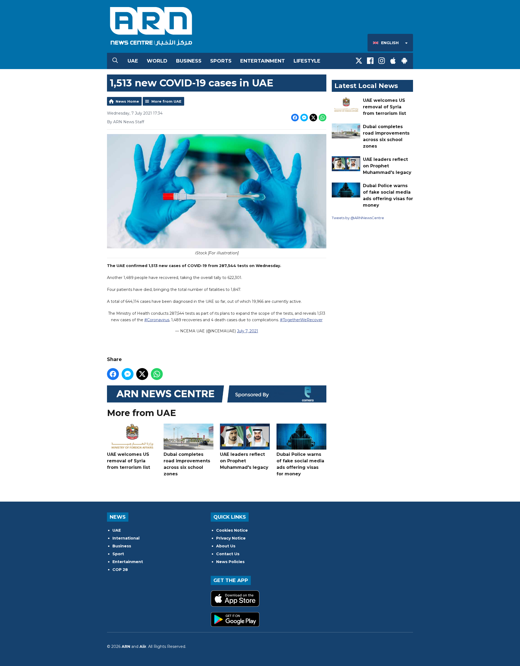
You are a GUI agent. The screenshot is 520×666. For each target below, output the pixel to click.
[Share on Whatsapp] (322, 117)
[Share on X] (313, 117)
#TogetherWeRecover (301, 319)
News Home (127, 101)
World (157, 61)
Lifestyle (307, 61)
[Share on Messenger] (304, 117)
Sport (118, 553)
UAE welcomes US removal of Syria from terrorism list (128, 461)
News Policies (230, 561)
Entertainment (262, 61)
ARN (126, 646)
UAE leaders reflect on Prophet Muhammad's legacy (244, 461)
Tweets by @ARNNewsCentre (358, 218)
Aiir (142, 646)
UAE (133, 61)
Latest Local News (366, 86)
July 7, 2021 (247, 331)
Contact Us (227, 553)
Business (189, 61)
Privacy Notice (231, 538)
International (125, 538)
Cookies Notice (232, 530)
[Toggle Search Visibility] (115, 61)
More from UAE (166, 101)
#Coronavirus (156, 319)
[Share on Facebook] (295, 117)
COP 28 (120, 569)
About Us (225, 546)
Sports (221, 61)
